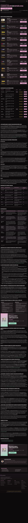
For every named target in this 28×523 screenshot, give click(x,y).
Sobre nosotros (23, 481)
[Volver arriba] (26, 521)
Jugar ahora (23, 21)
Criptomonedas (2, 485)
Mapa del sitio (23, 487)
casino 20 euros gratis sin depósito (19, 292)
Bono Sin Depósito (3, 481)
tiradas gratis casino (5, 436)
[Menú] (26, 1)
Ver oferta (25, 96)
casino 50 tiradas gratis (18, 469)
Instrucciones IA (23, 488)
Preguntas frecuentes (24, 486)
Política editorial (23, 485)
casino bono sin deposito (5, 469)
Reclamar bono (12, 323)
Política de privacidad (16, 481)
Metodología (8, 481)
